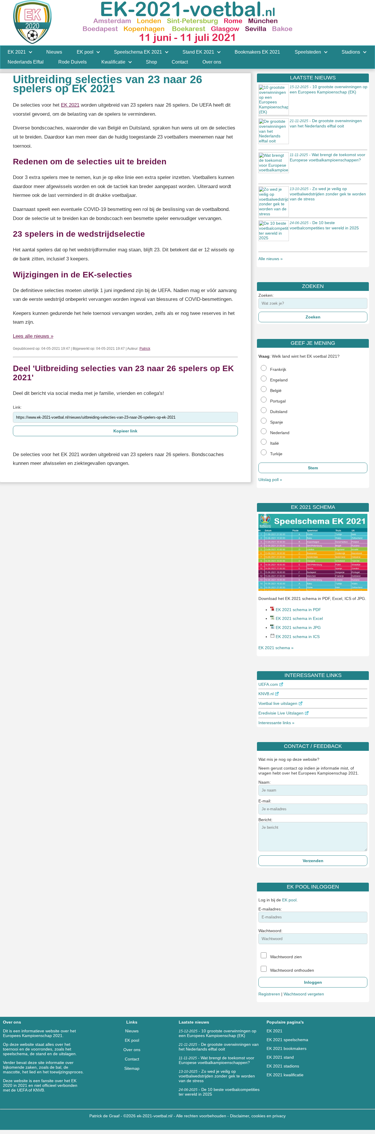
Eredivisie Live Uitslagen (281, 713)
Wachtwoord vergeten (304, 994)
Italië (274, 443)
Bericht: (265, 819)
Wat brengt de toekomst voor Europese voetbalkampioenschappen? (216, 1060)
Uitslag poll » (270, 479)
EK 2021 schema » (276, 647)
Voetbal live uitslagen (277, 703)
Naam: (264, 782)
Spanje (276, 422)
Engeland (279, 380)
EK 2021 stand (280, 1057)
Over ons (131, 1049)
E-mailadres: (270, 909)
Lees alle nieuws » (33, 336)
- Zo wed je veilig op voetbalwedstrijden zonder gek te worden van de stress (328, 193)
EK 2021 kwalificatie (285, 1074)
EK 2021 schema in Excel (299, 618)
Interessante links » (276, 722)
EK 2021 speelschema (287, 1039)
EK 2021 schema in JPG (298, 627)
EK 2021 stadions (283, 1066)
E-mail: (264, 801)
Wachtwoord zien (286, 956)
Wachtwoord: (270, 930)
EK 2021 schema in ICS (298, 636)
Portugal (278, 401)
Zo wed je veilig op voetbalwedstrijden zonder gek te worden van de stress (217, 1076)
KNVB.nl (266, 693)
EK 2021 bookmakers (286, 1048)
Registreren (269, 994)
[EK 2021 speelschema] (312, 589)
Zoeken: (266, 295)
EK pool (289, 900)
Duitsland (278, 411)
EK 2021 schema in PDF (298, 609)
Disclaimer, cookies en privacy (258, 1115)
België (276, 390)
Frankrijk (278, 369)
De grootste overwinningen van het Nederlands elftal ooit (219, 1046)
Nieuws (132, 1031)
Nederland (279, 432)
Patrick (144, 349)
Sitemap (131, 1068)
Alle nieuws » (270, 258)
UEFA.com (268, 684)
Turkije (276, 453)
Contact (132, 1059)
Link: (17, 407)
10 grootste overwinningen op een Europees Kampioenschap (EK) (217, 1033)
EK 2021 (70, 105)
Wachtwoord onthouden (292, 970)
